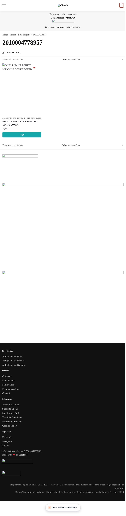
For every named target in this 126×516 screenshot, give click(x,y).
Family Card (8, 384)
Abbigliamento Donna (13, 360)
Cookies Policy (9, 426)
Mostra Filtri (13, 53)
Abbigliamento (9, 118)
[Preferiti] (34, 68)
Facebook (7, 437)
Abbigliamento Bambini (13, 365)
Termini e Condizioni (12, 417)
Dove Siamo (8, 380)
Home (5, 35)
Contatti (6, 393)
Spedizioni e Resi (10, 413)
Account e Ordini (10, 404)
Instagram (7, 441)
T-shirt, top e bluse (32, 118)
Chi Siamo (7, 376)
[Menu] (7, 5)
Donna (20, 118)
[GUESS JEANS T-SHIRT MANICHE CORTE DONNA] (21, 89)
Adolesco (23, 455)
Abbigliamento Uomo (12, 356)
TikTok (5, 445)
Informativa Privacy (11, 421)
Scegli (22, 135)
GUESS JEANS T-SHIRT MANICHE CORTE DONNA (19, 123)
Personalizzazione (11, 389)
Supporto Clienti (10, 409)
